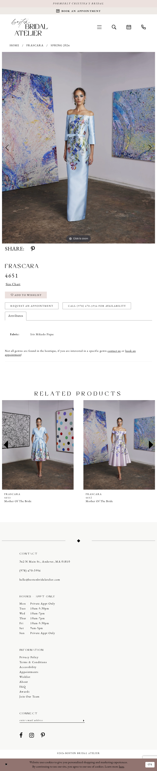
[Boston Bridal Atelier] (29, 26)
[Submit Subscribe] (83, 720)
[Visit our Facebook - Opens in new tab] (21, 736)
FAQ (22, 686)
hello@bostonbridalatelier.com (39, 579)
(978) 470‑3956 (30, 570)
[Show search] (114, 27)
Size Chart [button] (13, 284)
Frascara (35, 45)
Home (14, 45)
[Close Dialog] (6, 764)
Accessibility (27, 667)
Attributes (15, 316)
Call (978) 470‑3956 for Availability (97, 306)
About (23, 682)
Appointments (28, 672)
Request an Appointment (31, 306)
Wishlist (24, 677)
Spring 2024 (60, 45)
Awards (24, 691)
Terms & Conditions (33, 662)
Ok (150, 764)
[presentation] (51, 445)
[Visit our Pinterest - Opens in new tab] (43, 736)
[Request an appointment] (128, 27)
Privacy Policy (29, 657)
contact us (114, 351)
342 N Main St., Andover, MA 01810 (44, 561)
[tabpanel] (78, 147)
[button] (99, 27)
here (121, 766)
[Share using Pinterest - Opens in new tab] (33, 249)
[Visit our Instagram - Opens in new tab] (31, 736)
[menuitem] (99, 27)
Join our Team (29, 696)
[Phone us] (143, 27)
